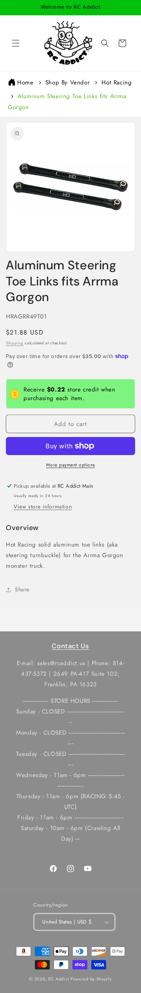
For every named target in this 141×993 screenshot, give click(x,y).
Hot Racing (116, 82)
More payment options (70, 464)
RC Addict (58, 979)
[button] (15, 43)
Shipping (15, 343)
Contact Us (70, 646)
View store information (43, 506)
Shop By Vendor (67, 82)
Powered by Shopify (91, 979)
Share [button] (22, 589)
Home (25, 82)
